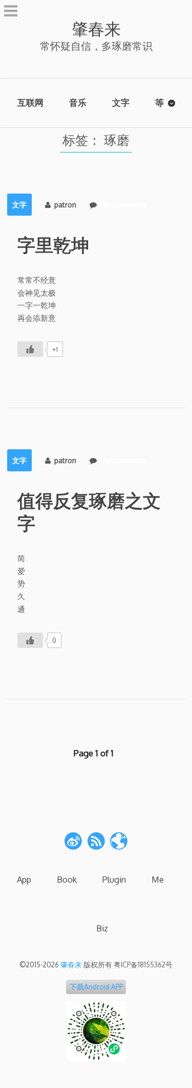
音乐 (78, 102)
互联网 (30, 102)
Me (158, 879)
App (24, 879)
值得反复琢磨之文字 (89, 511)
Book (67, 879)
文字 (121, 102)
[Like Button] (30, 349)
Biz (102, 928)
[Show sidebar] (10, 12)
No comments (123, 204)
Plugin (114, 879)
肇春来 (96, 28)
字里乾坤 (53, 244)
